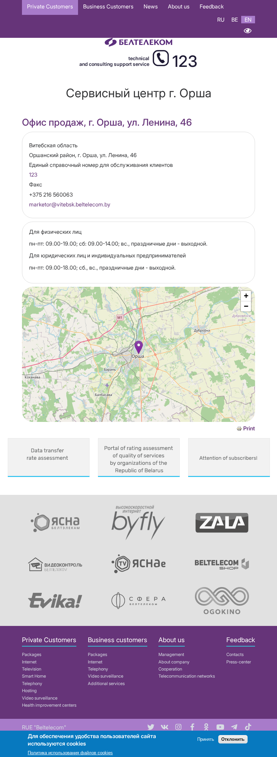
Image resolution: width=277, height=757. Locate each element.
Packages (31, 654)
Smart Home (34, 676)
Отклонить (233, 739)
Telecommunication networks (186, 676)
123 (33, 174)
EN (248, 19)
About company (174, 661)
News (151, 6)
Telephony (32, 683)
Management (171, 654)
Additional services (106, 683)
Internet (29, 661)
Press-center (238, 661)
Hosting (29, 690)
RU (221, 19)
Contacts (235, 654)
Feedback (212, 6)
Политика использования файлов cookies (70, 752)
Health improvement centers (49, 705)
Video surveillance (39, 698)
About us (179, 6)
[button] (138, 347)
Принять (205, 739)
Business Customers (108, 6)
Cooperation (170, 669)
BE (234, 19)
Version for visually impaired (247, 30)
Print (249, 428)
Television (31, 669)
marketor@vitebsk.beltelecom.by (69, 204)
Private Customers (50, 6)
